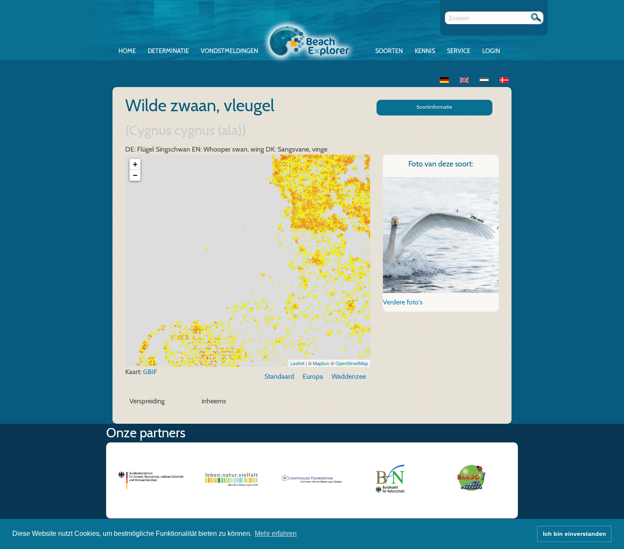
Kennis (425, 51)
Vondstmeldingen (229, 51)
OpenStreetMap (351, 363)
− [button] (135, 175)
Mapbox (321, 363)
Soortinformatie (434, 107)
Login (491, 51)
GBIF (150, 372)
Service (458, 51)
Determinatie (168, 51)
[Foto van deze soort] (441, 234)
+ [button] (135, 164)
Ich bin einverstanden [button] (574, 533)
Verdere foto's (403, 302)
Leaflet (297, 363)
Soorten (389, 51)
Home (127, 51)
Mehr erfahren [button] (276, 533)
